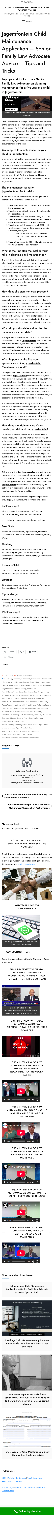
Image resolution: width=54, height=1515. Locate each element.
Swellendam (19, 721)
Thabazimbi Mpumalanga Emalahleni (17, 724)
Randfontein (7, 715)
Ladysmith (14, 695)
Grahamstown (36, 685)
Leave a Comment (24, 675)
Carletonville (47, 679)
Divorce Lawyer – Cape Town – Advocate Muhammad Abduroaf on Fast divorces (28, 806)
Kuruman (5, 695)
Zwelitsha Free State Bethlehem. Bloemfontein (20, 738)
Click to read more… (27, 864)
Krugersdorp (43, 692)
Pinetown (6, 708)
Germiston (13, 685)
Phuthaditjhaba (29, 705)
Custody (18, 1481)
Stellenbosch (7, 721)
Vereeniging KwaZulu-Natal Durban (16, 731)
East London (17, 682)
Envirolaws (21, 1478)
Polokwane (15, 708)
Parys (9, 705)
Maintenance (8, 1490)
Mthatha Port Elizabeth (11, 698)
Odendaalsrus (31, 702)
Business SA (20, 1487)
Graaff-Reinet (24, 685)
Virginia (35, 731)
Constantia (7, 682)
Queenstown (27, 711)
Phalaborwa (18, 705)
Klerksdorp (23, 692)
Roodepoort (18, 715)
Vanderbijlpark (27, 728)
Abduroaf (32, 1487)
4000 (4, 1478)
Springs (39, 718)
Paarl (4, 705)
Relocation (7, 1481)
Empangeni (44, 682)
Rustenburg (28, 715)
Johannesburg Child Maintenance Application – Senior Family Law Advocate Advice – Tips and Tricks (27, 1289)
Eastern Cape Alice (31, 682)
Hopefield (47, 685)
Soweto (32, 718)
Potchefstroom (8, 711)
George (5, 685)
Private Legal (8, 1487)
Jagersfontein (7, 688)
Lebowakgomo (25, 695)
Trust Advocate (34, 1478)
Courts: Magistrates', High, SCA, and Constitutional (27, 9)
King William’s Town (10, 692)
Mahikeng (37, 695)
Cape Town (36, 679)
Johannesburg (20, 688)
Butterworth (25, 679)
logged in (18, 828)
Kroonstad (33, 692)
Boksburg (8, 679)
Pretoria (18, 711)
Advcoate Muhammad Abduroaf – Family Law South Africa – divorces (28, 796)
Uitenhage (37, 724)
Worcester (27, 734)
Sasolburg (38, 715)
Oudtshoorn (42, 702)
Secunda (47, 715)
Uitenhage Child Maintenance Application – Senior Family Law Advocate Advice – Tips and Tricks (27, 1343)
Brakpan (16, 679)
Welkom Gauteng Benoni (12, 734)
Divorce (41, 1487)
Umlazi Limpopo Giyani (11, 728)
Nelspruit (31, 698)
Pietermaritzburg (44, 705)
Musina (24, 698)
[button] (27, 21)
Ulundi (45, 724)
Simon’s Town (22, 718)
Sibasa (13, 718)
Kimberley (31, 688)
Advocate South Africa (27, 771)
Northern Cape (18, 702)
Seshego (5, 718)
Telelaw (11, 1478)
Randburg (38, 711)
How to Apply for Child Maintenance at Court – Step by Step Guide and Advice (27, 1453)
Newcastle (40, 698)
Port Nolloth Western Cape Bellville (34, 708)
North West (6, 702)
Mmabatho (46, 695)
